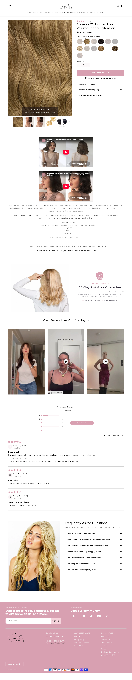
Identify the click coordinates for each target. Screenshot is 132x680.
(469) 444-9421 (58, 643)
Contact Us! (78, 646)
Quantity (80, 61)
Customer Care (82, 633)
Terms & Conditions (81, 643)
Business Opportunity (110, 652)
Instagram (83, 619)
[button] (10, 6)
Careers (104, 649)
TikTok (91, 619)
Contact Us (105, 640)
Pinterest (107, 619)
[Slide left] (10, 122)
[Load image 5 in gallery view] (62, 122)
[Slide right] (70, 68)
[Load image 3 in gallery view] (40, 122)
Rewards (77, 636)
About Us (105, 636)
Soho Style (107, 633)
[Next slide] (122, 363)
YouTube (98, 619)
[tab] (65, 397)
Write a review (82, 423)
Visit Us (104, 646)
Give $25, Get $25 (108, 655)
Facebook (74, 619)
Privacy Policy (79, 640)
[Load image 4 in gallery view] (51, 122)
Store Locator (106, 643)
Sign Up (56, 621)
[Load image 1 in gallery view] (18, 122)
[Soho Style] (16, 637)
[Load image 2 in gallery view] (29, 122)
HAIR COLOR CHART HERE (85, 251)
